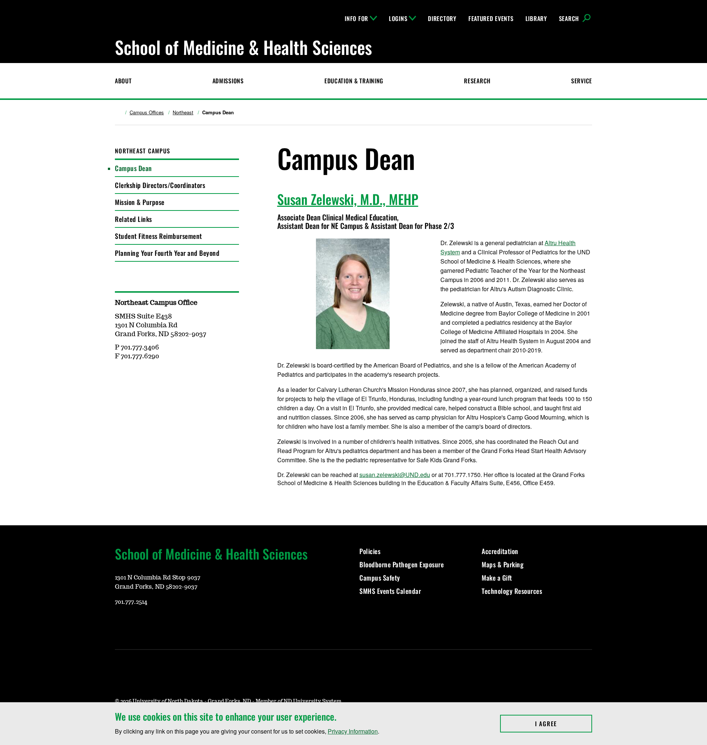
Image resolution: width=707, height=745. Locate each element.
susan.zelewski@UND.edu (394, 474)
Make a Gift (497, 577)
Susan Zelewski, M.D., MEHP (347, 199)
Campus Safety (379, 577)
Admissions (228, 80)
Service (581, 80)
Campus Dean (133, 168)
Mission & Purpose (140, 202)
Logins (398, 18)
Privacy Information (353, 731)
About (123, 80)
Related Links (133, 219)
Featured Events (491, 18)
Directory (442, 18)
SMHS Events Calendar (390, 591)
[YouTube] (120, 623)
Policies (369, 551)
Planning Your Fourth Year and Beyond (167, 253)
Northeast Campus (142, 150)
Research (477, 80)
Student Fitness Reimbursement (158, 236)
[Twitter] (173, 623)
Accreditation (500, 551)
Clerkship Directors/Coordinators (160, 185)
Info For (356, 18)
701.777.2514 (131, 602)
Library (536, 18)
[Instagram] (138, 623)
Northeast (183, 112)
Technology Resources (512, 591)
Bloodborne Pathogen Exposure (401, 564)
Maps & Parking (503, 564)
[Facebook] (155, 623)
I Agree (563, 723)
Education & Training (353, 80)
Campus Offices (147, 112)
